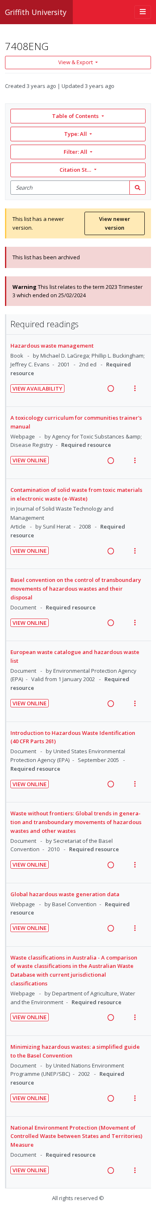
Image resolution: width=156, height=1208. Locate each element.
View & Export (75, 62)
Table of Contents (75, 116)
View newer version (114, 223)
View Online (29, 460)
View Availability (37, 388)
